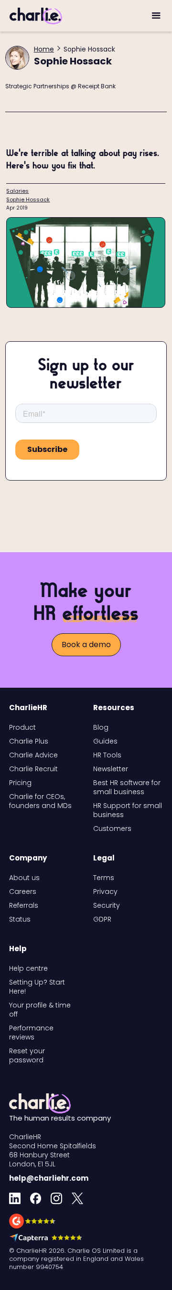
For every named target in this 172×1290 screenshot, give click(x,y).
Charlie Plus (28, 741)
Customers (112, 828)
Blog (100, 727)
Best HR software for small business (127, 787)
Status (20, 919)
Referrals (23, 905)
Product (22, 727)
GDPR (102, 919)
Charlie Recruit (33, 769)
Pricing (20, 782)
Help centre (28, 968)
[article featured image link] (85, 262)
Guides (105, 741)
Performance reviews (31, 1033)
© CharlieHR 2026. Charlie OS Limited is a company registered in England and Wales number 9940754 (76, 1259)
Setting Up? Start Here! (37, 987)
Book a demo (86, 644)
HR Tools (107, 755)
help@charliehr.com (48, 1178)
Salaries (17, 191)
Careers (22, 891)
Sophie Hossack (28, 199)
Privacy (105, 891)
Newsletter (110, 769)
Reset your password (27, 1056)
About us (24, 877)
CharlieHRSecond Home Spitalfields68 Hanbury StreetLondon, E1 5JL (52, 1151)
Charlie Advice (33, 755)
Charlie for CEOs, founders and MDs (40, 801)
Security (106, 905)
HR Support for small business (127, 810)
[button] (156, 15)
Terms (103, 877)
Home (44, 49)
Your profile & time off (40, 1010)
